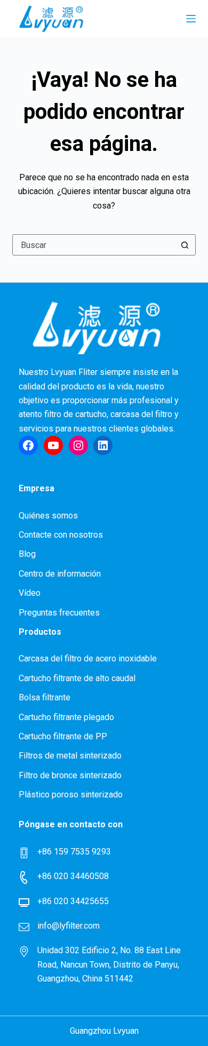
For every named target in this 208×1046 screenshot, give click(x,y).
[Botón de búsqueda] (185, 245)
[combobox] (93, 244)
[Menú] (191, 18)
